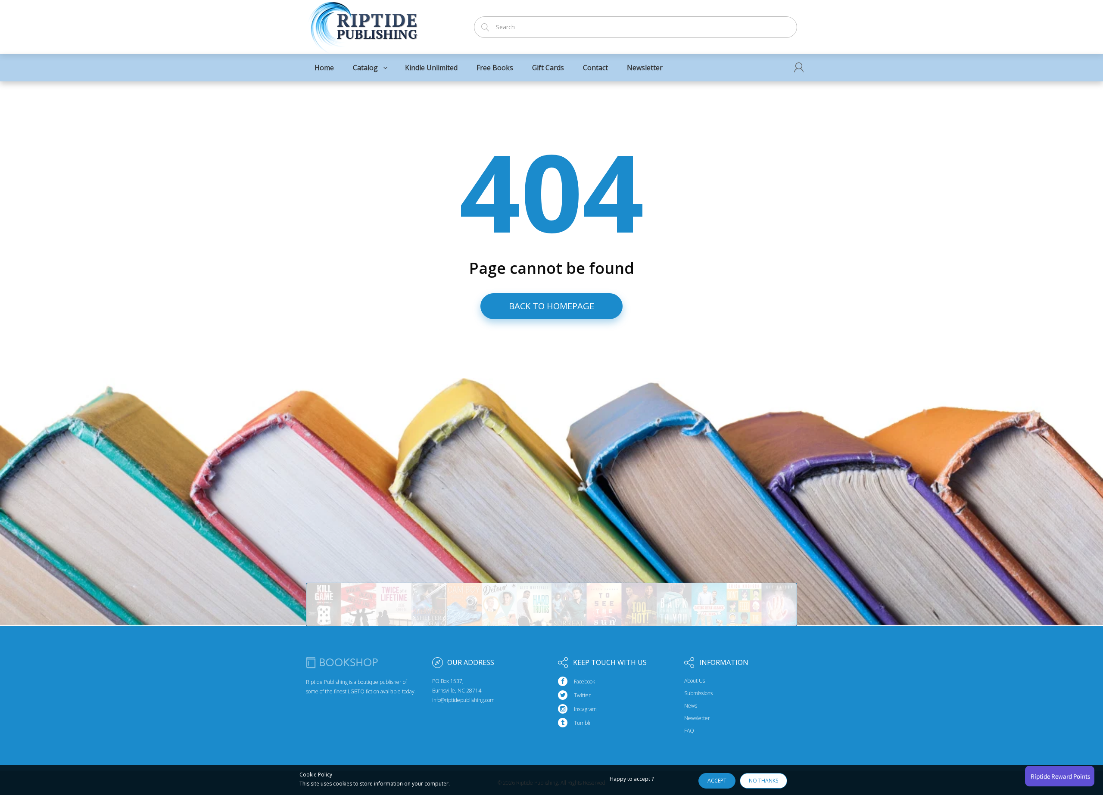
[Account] (799, 67)
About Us (694, 680)
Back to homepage (551, 306)
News (690, 705)
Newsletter (697, 718)
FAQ (689, 730)
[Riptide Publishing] (363, 24)
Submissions (698, 693)
